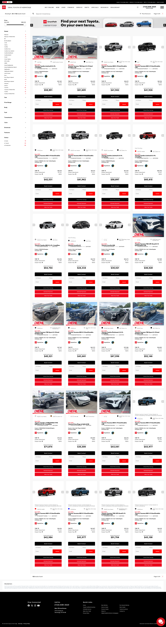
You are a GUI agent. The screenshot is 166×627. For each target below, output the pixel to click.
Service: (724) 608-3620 (136, 2)
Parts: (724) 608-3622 (150, 2)
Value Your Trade (48, 117)
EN (5, 2)
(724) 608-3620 (149, 6)
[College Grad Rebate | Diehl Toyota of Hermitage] (98, 25)
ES (10, 2)
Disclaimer (160, 20)
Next (164, 25)
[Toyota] (4, 7)
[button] (62, 47)
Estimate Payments (48, 114)
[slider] (5, 24)
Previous (31, 25)
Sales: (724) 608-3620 (122, 2)
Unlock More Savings (48, 110)
